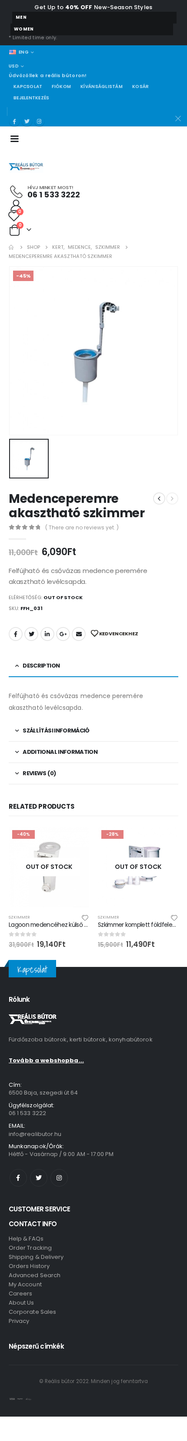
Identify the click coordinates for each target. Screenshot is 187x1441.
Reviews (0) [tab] (39, 773)
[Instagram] (39, 121)
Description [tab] (41, 665)
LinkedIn (47, 634)
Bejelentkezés (31, 98)
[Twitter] (27, 121)
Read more (75, 841)
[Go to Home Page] (12, 247)
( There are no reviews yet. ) (82, 527)
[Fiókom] (16, 204)
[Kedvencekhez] (85, 917)
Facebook (16, 634)
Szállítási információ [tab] (56, 730)
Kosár (140, 86)
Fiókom (61, 86)
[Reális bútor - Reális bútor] (26, 167)
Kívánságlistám (101, 86)
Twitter (31, 634)
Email (79, 634)
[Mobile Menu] (17, 138)
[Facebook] (14, 121)
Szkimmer (19, 917)
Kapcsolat (27, 86)
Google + (63, 634)
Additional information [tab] (60, 752)
